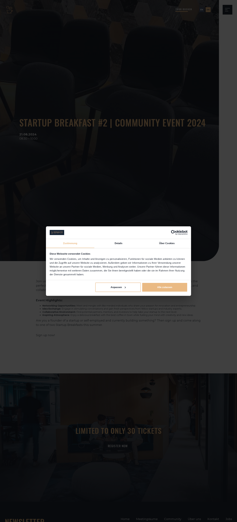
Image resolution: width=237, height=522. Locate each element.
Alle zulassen (164, 287)
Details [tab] (119, 243)
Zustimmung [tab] (70, 243)
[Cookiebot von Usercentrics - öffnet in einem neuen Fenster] (173, 232)
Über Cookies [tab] (167, 243)
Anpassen (116, 287)
